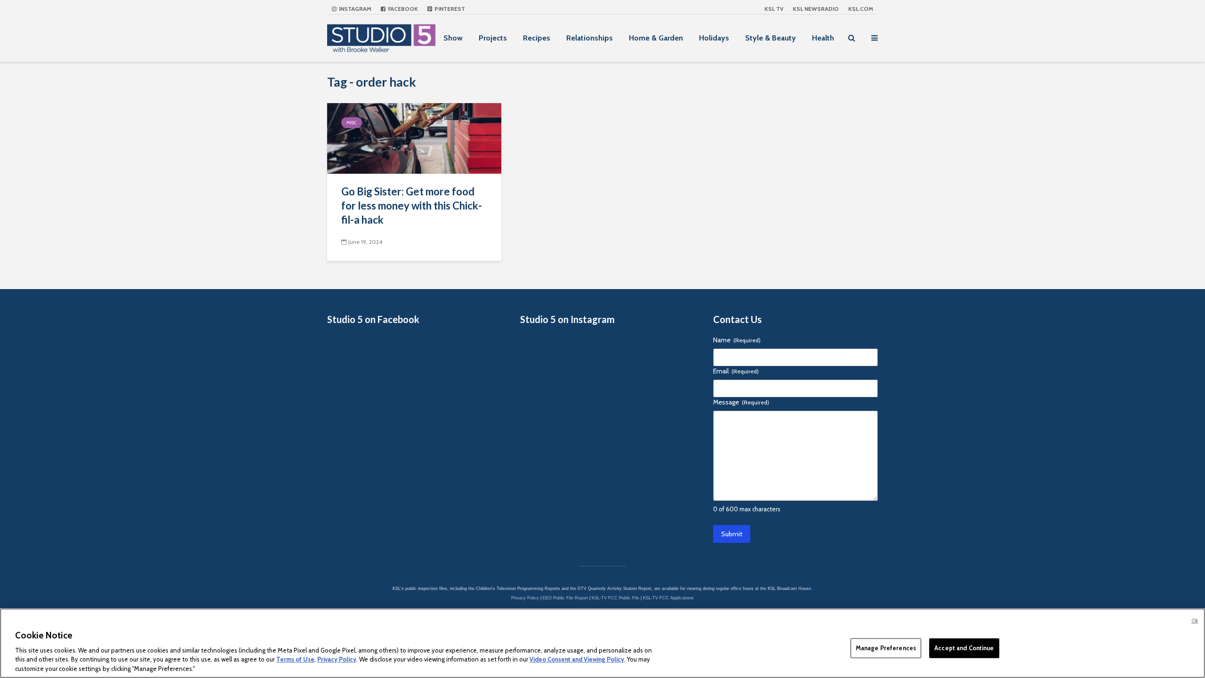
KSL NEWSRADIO (816, 8)
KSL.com (860, 8)
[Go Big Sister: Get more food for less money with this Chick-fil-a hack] (414, 137)
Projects (493, 37)
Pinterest (449, 8)
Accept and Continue (964, 648)
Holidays (714, 37)
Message (741, 402)
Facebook (402, 8)
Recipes (536, 37)
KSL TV (773, 8)
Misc (351, 123)
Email (736, 371)
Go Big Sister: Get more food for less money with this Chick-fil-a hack (411, 205)
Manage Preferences (886, 648)
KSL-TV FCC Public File (615, 598)
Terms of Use (295, 659)
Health (823, 37)
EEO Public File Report (565, 598)
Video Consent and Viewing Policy (577, 659)
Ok (1194, 620)
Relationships (589, 37)
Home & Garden (656, 37)
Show (453, 37)
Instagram (354, 8)
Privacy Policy (525, 598)
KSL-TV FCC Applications (668, 598)
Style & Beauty (770, 37)
